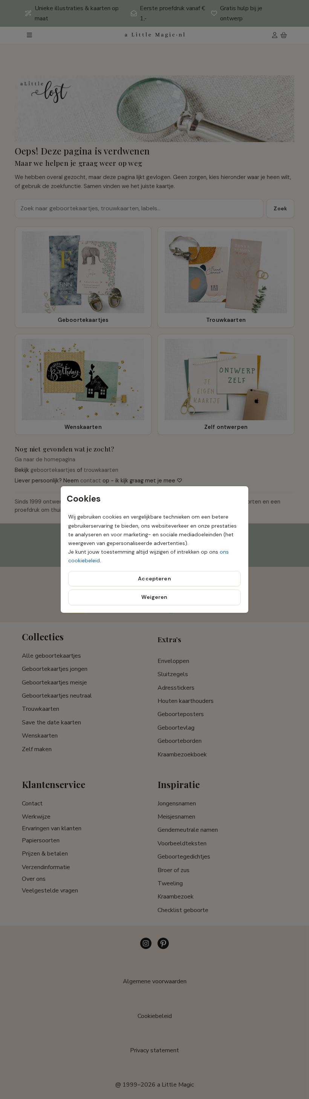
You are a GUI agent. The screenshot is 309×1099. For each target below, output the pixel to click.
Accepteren (154, 578)
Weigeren (154, 597)
